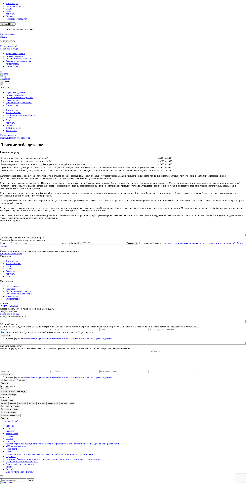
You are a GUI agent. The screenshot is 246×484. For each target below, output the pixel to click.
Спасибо (10, 469)
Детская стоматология (19, 138)
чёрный (4, 403)
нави (72, 403)
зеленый (22, 403)
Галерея (9, 436)
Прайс (9, 8)
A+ (7, 389)
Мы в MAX (11, 130)
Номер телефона (68, 243)
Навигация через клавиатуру (13, 392)
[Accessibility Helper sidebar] (13, 380)
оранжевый (53, 403)
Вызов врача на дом (9, 48)
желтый (64, 403)
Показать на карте (9, 34)
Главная (4, 138)
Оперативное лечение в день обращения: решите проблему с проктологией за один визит (49, 454)
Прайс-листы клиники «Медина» (22, 115)
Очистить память (8, 412)
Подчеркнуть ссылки (10, 406)
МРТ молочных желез (16, 446)
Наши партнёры (13, 112)
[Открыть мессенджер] (6, 482)
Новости (10, 11)
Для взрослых (12, 286)
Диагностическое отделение (19, 58)
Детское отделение (15, 56)
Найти (30, 480)
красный (41, 403)
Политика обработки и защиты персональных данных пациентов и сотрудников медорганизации (53, 459)
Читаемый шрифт (8, 395)
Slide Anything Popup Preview (20, 472)
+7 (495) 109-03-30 (9, 306)
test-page (10, 426)
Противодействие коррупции (20, 464)
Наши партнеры (13, 6)
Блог (8, 120)
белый (13, 403)
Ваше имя (5, 243)
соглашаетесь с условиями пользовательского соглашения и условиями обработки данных (68, 338)
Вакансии (10, 271)
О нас (8, 451)
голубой (32, 403)
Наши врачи (12, 449)
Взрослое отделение (15, 53)
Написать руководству (16, 19)
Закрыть (4, 383)
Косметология (12, 64)
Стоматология (13, 66)
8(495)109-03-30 (13, 128)
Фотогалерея (12, 3)
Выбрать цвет (7, 400)
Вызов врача (12, 433)
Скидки (9, 16)
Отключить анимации (10, 415)
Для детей (10, 288)
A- (2, 389)
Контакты (10, 14)
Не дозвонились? (8, 46)
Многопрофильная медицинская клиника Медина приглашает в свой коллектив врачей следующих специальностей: (62, 443)
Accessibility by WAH (10, 421)
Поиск (11, 24)
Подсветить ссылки (9, 409)
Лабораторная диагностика (19, 61)
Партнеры (11, 456)
